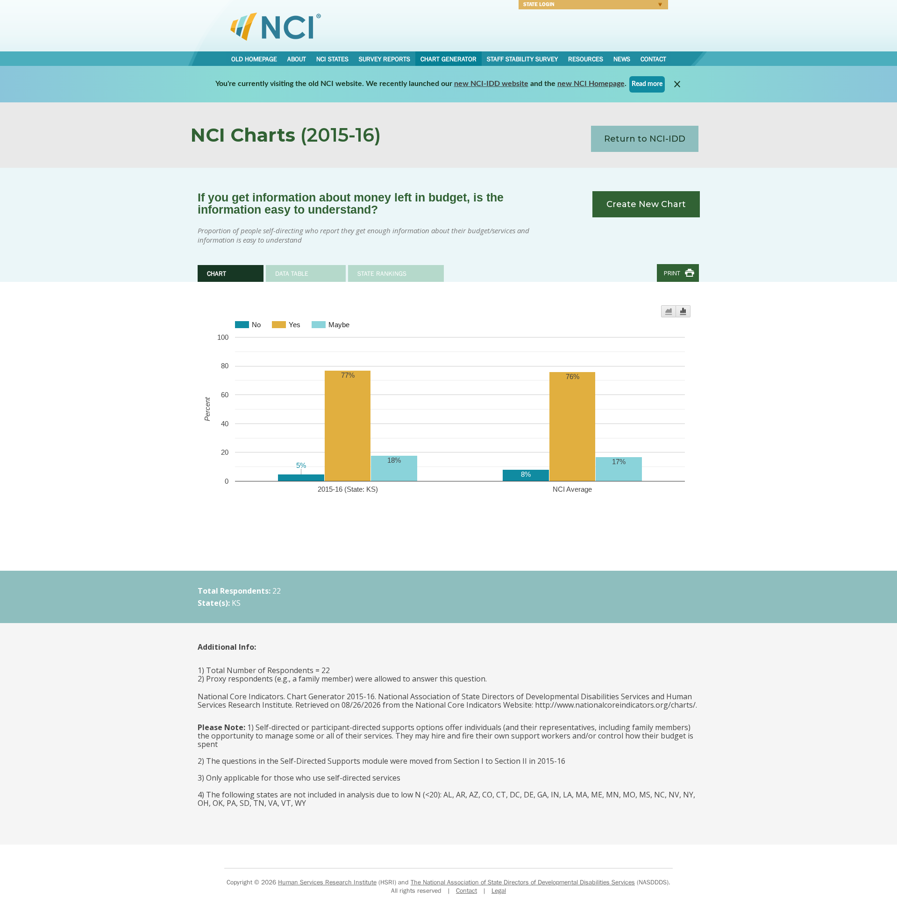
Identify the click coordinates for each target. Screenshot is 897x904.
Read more (647, 84)
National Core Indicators (275, 26)
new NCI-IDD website (491, 83)
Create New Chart (646, 204)
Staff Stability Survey (522, 59)
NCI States (332, 59)
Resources (585, 59)
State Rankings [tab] (381, 273)
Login (591, 5)
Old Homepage (254, 59)
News (621, 59)
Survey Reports (384, 59)
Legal (498, 890)
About (296, 59)
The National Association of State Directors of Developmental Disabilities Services (523, 882)
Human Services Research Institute (327, 882)
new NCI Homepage (591, 83)
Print (672, 273)
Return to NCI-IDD (644, 139)
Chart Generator (448, 59)
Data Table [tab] (291, 273)
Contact (653, 59)
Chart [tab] (216, 273)
